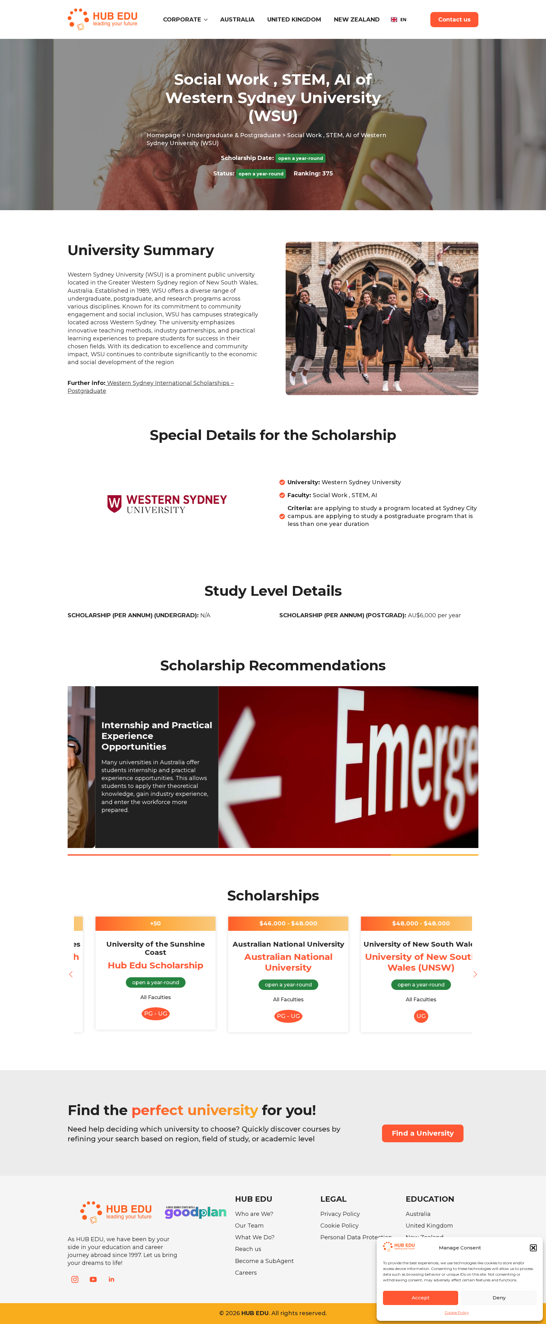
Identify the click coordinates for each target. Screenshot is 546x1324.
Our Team (249, 1225)
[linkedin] (111, 1279)
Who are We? (254, 1214)
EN (403, 19)
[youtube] (93, 1279)
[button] (533, 1248)
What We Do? (255, 1237)
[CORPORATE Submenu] (207, 19)
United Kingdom (294, 19)
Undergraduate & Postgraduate (234, 135)
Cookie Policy (457, 1312)
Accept (420, 1298)
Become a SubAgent (264, 1261)
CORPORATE (182, 19)
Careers (246, 1272)
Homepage (163, 135)
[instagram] (75, 1279)
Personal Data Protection (356, 1237)
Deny (499, 1298)
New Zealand (357, 19)
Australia (237, 19)
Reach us (248, 1249)
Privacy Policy (340, 1214)
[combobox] (398, 19)
